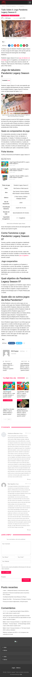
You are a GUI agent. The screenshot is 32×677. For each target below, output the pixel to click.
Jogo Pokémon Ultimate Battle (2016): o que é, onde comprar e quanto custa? (24, 367)
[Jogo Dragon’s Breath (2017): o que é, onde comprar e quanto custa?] (4, 164)
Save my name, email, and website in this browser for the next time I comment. (16, 568)
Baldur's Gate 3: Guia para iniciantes (11, 621)
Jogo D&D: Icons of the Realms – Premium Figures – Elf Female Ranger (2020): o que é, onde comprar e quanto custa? (16, 623)
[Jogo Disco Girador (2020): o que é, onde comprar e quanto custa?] (4, 177)
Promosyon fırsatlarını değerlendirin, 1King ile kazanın (15, 601)
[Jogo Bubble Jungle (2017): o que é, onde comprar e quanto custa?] (4, 170)
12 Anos (20, 400)
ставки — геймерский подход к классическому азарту (16, 590)
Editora (5, 650)
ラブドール (5, 611)
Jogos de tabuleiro (14, 15)
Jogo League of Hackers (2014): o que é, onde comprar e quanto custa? (8, 367)
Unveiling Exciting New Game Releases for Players (14, 596)
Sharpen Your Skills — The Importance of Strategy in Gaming (17, 599)
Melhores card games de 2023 (10, 632)
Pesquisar (3, 576)
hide (9, 80)
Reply (29, 479)
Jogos (5, 647)
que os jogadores (24, 255)
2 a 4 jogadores (5, 15)
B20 (21, 674)
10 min (19, 382)
